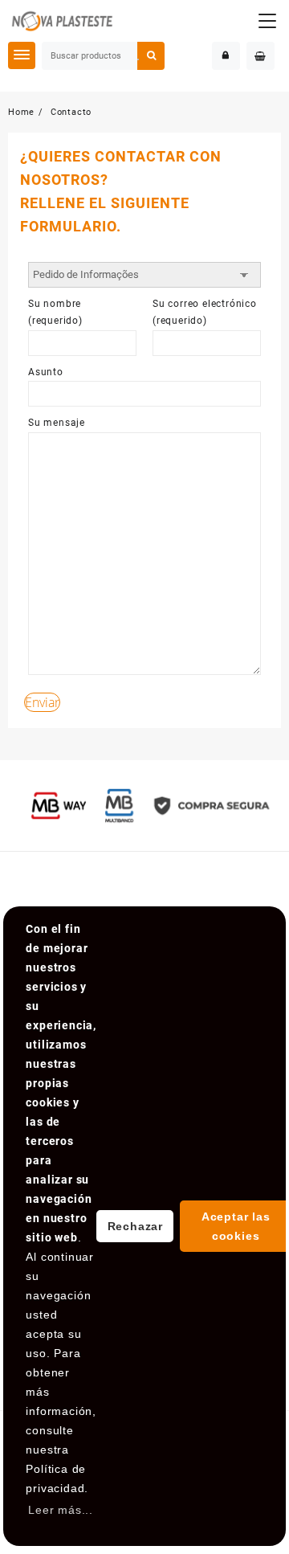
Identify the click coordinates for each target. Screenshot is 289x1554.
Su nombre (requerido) (55, 312)
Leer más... (60, 1509)
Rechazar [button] (135, 1226)
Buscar (151, 56)
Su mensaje (56, 422)
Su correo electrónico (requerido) (205, 312)
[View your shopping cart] (260, 56)
